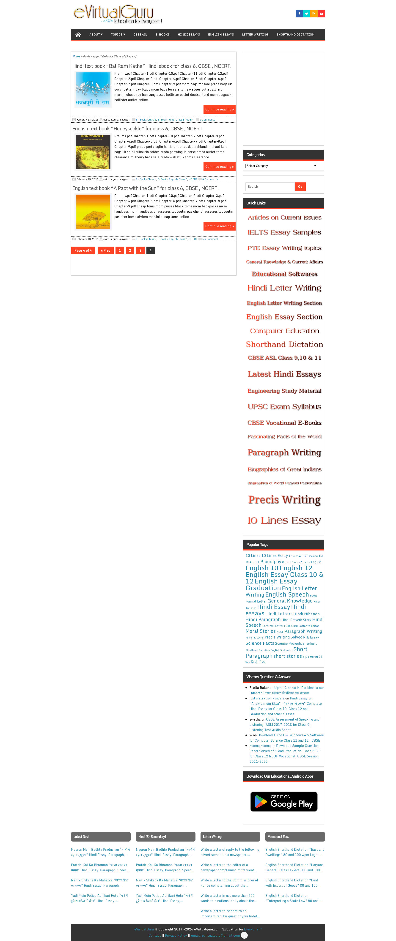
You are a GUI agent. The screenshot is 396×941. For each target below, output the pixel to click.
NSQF (280, 632)
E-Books (163, 34)
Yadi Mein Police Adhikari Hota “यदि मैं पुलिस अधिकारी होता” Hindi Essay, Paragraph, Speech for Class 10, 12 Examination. (99, 898)
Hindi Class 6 (176, 120)
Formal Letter (256, 601)
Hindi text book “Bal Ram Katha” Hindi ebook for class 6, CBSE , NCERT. (151, 66)
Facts (313, 595)
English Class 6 (178, 179)
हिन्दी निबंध (258, 662)
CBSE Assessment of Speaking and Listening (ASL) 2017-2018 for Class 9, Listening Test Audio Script (284, 724)
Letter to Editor (309, 626)
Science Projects (288, 643)
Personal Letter (254, 638)
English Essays (221, 34)
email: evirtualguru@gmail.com (215, 935)
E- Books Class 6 (146, 120)
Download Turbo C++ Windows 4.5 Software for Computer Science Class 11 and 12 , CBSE (287, 737)
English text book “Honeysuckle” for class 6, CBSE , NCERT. (138, 128)
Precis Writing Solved (283, 637)
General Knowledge (290, 601)
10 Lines (252, 555)
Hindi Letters (278, 613)
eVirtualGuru (144, 929)
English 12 (295, 567)
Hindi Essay (273, 606)
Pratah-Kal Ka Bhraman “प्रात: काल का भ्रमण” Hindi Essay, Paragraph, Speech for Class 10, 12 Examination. (100, 867)
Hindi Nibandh (306, 614)
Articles (293, 556)
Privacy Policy (176, 935)
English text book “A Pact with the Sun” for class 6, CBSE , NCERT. (145, 188)
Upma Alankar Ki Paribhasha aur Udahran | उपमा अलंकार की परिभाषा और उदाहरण (287, 690)
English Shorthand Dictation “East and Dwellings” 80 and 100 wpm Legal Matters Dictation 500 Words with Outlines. (294, 852)
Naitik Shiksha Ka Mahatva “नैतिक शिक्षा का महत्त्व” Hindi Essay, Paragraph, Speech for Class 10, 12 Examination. (100, 883)
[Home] (78, 34)
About (94, 34)
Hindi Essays (189, 34)
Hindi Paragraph (263, 619)
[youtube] (321, 13)
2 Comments (207, 120)
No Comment (210, 239)
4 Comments (210, 179)
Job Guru (292, 626)
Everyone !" (253, 929)
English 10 (261, 567)
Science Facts (259, 643)
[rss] (314, 13)
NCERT (190, 120)
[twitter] (306, 13)
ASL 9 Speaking (308, 556)
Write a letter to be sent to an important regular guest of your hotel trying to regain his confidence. (229, 913)
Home (76, 56)
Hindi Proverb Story (296, 619)
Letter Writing (255, 34)
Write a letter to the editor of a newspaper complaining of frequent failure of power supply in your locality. (227, 867)
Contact (154, 935)
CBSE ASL (140, 34)
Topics (116, 34)
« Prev (105, 250)
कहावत (314, 656)
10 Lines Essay (274, 555)
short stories (287, 656)
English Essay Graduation (271, 584)
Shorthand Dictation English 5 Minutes (268, 650)
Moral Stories (260, 631)
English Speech (287, 594)
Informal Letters (273, 625)
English (316, 562)
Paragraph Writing (303, 631)
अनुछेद (306, 657)
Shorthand (310, 643)
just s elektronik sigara (267, 698)
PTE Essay (311, 637)
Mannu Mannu (260, 745)
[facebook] (299, 13)
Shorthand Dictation (295, 34)
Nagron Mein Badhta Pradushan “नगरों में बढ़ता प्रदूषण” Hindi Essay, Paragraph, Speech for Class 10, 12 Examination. (100, 852)
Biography (270, 561)
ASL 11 (254, 561)
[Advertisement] (284, 101)
